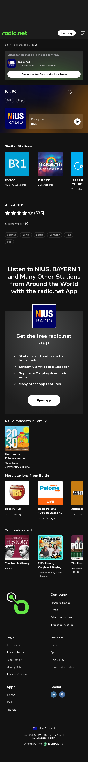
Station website (14, 223)
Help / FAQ (57, 659)
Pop (20, 100)
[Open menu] (83, 33)
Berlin (26, 235)
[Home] (6, 44)
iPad (9, 702)
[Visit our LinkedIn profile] (53, 694)
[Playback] (77, 121)
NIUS (34, 124)
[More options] (80, 91)
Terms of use (15, 645)
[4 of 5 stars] (25, 213)
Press (54, 610)
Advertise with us (61, 617)
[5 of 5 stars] (30, 213)
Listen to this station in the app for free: (33, 54)
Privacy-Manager (17, 674)
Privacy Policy (15, 652)
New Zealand (46, 728)
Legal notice (14, 659)
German (11, 235)
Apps (54, 652)
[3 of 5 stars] (19, 213)
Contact (55, 645)
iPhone (11, 695)
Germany (55, 235)
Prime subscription (63, 667)
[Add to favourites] (70, 91)
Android (11, 709)
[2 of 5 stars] (13, 213)
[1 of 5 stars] (7, 213)
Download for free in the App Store (44, 74)
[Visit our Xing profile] (62, 694)
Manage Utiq (15, 667)
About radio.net (60, 602)
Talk (9, 100)
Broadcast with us (62, 624)
